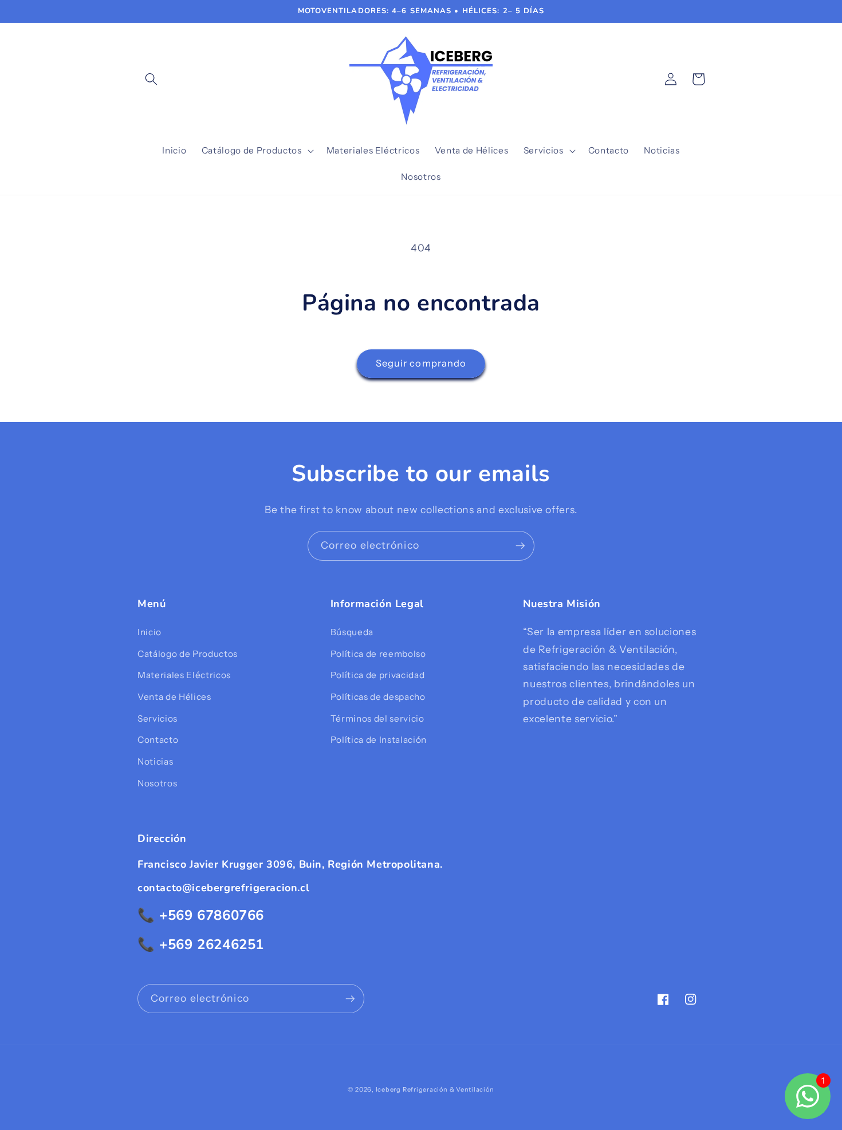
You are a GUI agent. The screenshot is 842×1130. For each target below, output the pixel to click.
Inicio (149, 632)
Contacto (157, 739)
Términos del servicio (377, 718)
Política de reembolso (378, 653)
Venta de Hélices (174, 696)
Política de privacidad (377, 675)
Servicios (157, 718)
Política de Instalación (378, 739)
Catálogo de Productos (187, 653)
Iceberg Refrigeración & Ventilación (435, 1089)
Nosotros (157, 783)
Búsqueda (351, 632)
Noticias (155, 761)
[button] (151, 79)
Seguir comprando (421, 363)
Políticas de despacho (378, 696)
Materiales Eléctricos (184, 675)
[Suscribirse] (520, 546)
